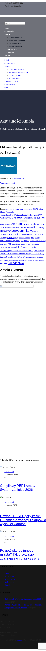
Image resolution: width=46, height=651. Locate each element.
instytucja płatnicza (24, 237)
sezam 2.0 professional (19, 251)
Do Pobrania (9, 582)
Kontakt (7, 55)
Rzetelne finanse (15, 46)
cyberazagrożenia (9, 234)
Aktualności (9, 31)
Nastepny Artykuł (23, 218)
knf (32, 237)
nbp (10, 244)
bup (14, 230)
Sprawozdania (39, 251)
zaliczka (3, 263)
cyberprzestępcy (26, 234)
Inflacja (16, 238)
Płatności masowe (16, 37)
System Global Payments (9, 257)
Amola (2, 183)
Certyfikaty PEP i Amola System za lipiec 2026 (22, 599)
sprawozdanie (7, 253)
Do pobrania (9, 52)
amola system (37, 224)
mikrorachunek (11, 209)
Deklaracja (38, 234)
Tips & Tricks (24, 257)
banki (2, 227)
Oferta (7, 34)
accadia (2, 224)
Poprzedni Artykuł (21, 215)
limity (22, 241)
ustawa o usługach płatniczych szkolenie (21, 260)
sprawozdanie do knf (22, 254)
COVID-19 (35, 231)
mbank (26, 241)
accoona (8, 224)
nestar (19, 640)
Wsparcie (41, 260)
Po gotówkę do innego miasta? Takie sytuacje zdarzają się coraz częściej (20, 554)
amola (26, 224)
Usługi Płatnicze (15, 43)
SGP (35, 209)
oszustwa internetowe (8, 247)
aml (20, 224)
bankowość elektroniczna (12, 227)
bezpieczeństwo (27, 227)
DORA (2, 238)
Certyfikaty (24, 230)
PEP (19, 247)
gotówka (9, 237)
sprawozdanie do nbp (37, 254)
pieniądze (24, 247)
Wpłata (36, 260)
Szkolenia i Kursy (11, 49)
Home (6, 28)
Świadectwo (16, 263)
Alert (14, 223)
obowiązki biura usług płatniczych (26, 244)
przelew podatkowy (25, 209)
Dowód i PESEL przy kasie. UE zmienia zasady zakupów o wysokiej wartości (23, 520)
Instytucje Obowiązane (18, 40)
